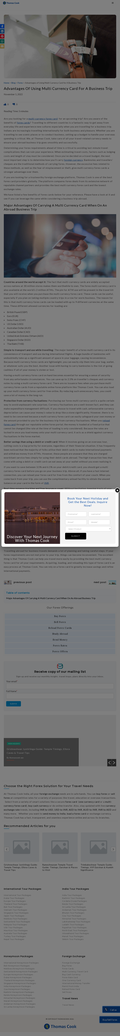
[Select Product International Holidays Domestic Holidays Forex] (88, 528)
